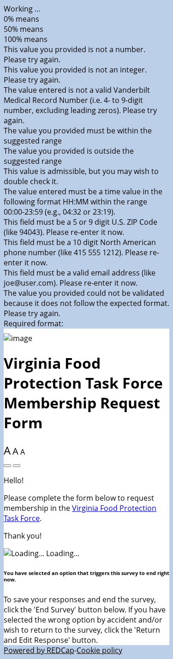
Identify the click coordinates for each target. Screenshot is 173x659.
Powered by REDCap (39, 650)
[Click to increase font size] (7, 465)
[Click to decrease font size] (16, 465)
